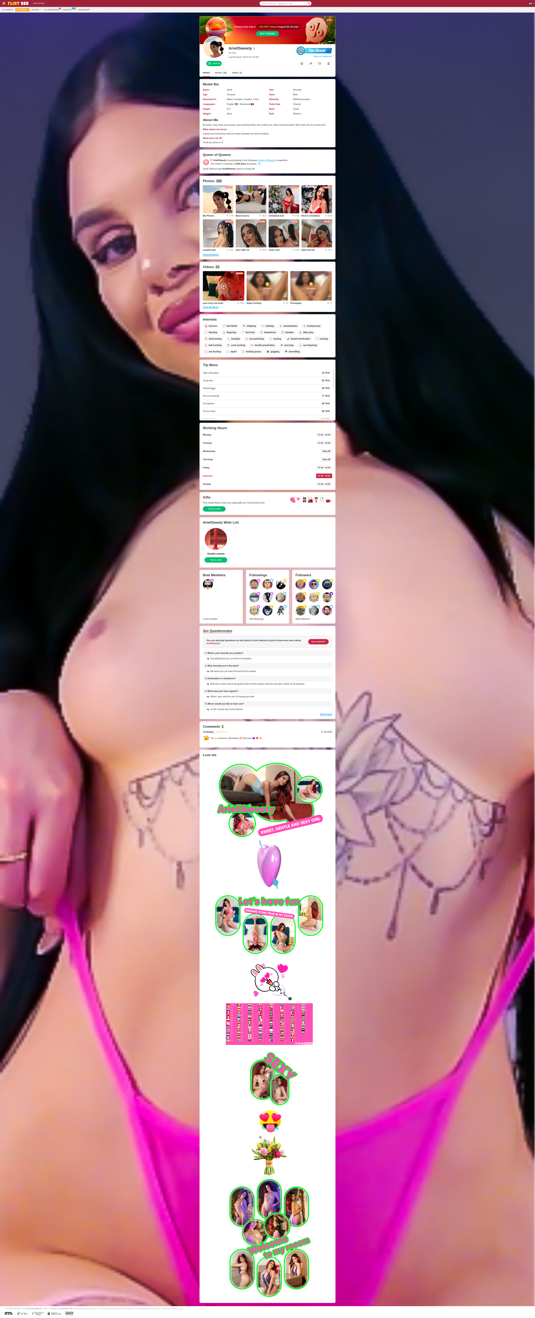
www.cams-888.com (34, 1309)
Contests (66, 10)
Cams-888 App (84, 10)
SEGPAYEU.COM (66, 1309)
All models (8, 10)
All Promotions (51, 10)
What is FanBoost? (323, 56)
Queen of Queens (266, 160)
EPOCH (54, 1309)
